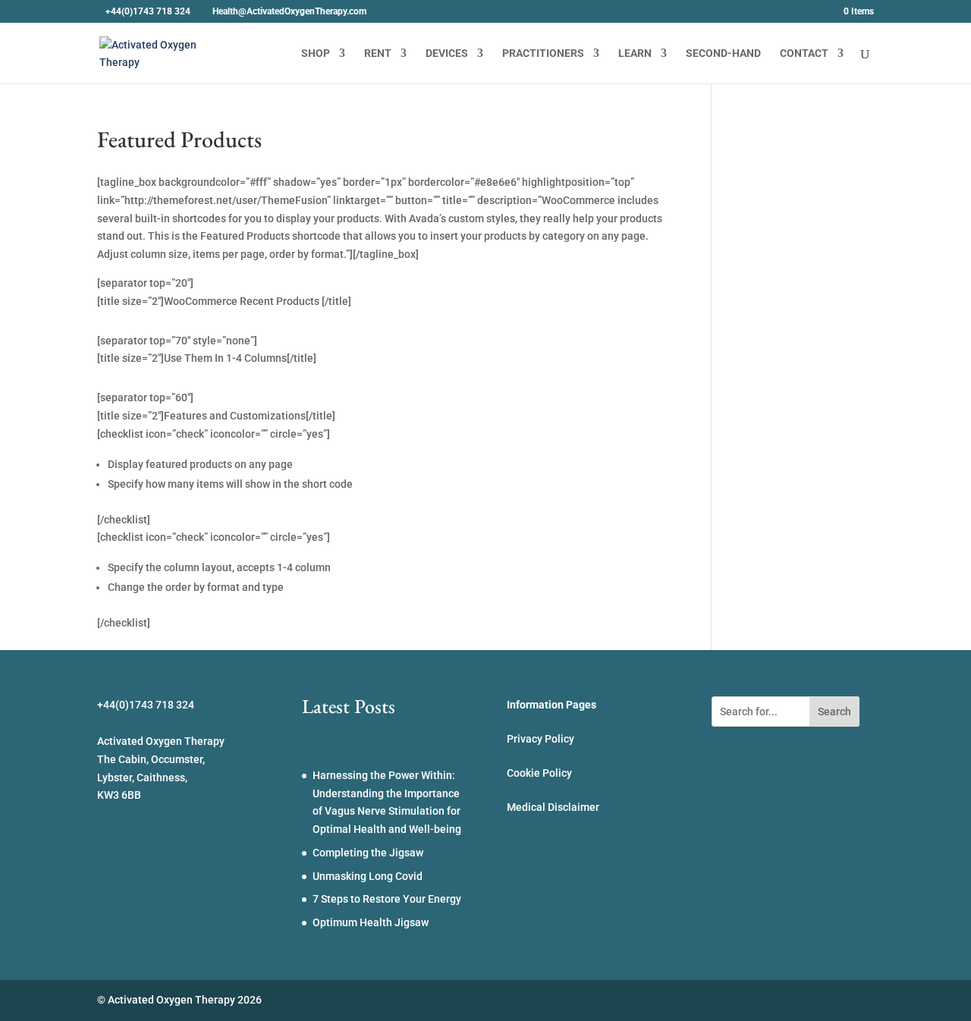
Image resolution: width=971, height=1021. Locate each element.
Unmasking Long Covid (368, 876)
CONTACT (804, 53)
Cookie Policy (539, 773)
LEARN (635, 53)
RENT (377, 53)
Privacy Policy (540, 739)
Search (834, 711)
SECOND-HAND (723, 53)
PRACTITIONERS (543, 53)
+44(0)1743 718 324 (147, 11)
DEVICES (447, 53)
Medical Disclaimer (553, 807)
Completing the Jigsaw (368, 853)
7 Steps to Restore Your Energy (387, 899)
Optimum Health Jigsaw (371, 922)
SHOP (315, 53)
